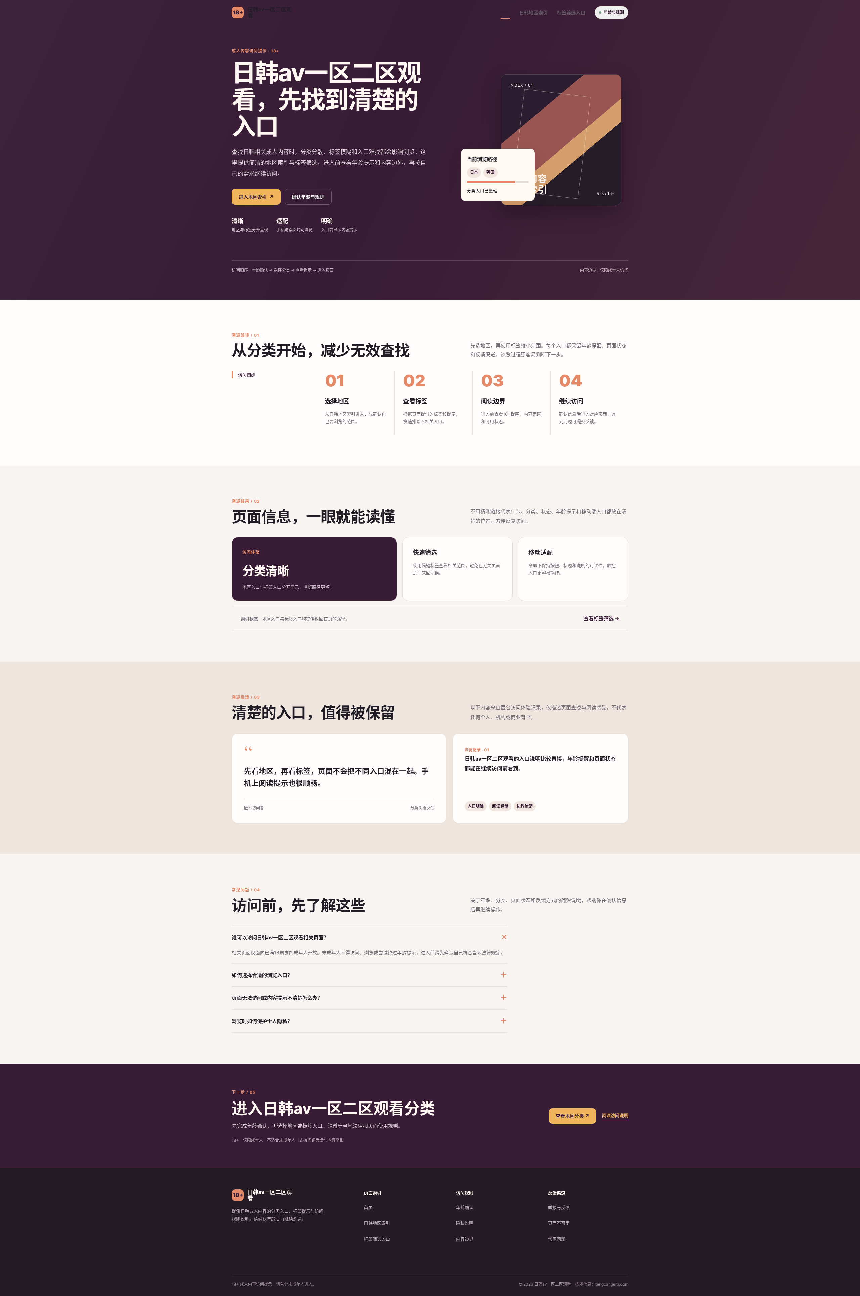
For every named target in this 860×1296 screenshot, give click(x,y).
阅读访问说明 (615, 1115)
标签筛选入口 (571, 12)
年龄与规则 (614, 12)
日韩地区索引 (533, 12)
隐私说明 (464, 1223)
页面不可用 (559, 1223)
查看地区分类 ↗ (572, 1116)
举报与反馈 (559, 1207)
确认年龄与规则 (308, 197)
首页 (505, 12)
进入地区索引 (256, 197)
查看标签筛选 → (601, 618)
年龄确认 (464, 1207)
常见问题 (556, 1239)
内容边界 (464, 1239)
